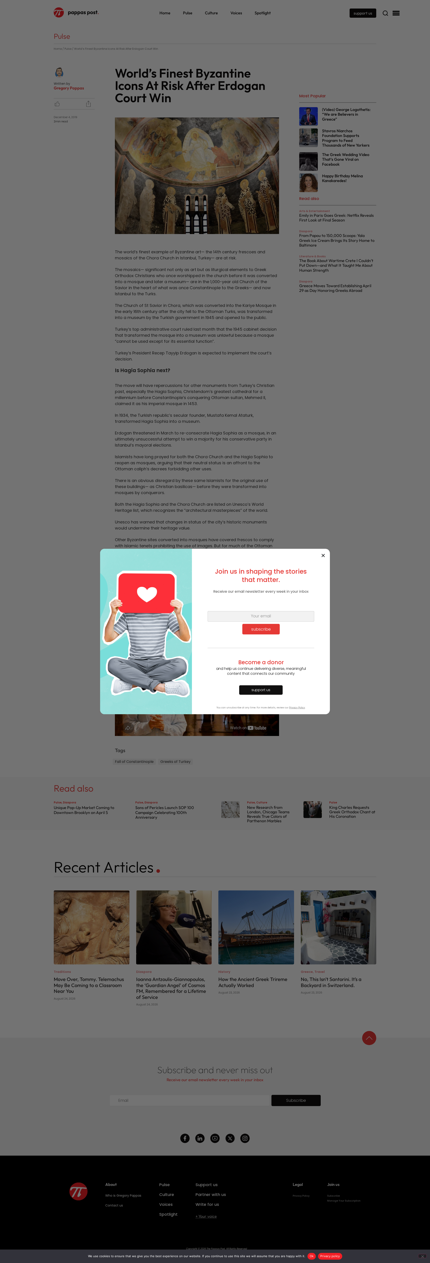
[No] (422, 1256)
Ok (312, 1256)
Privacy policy (330, 1256)
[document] (215, 631)
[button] (323, 555)
